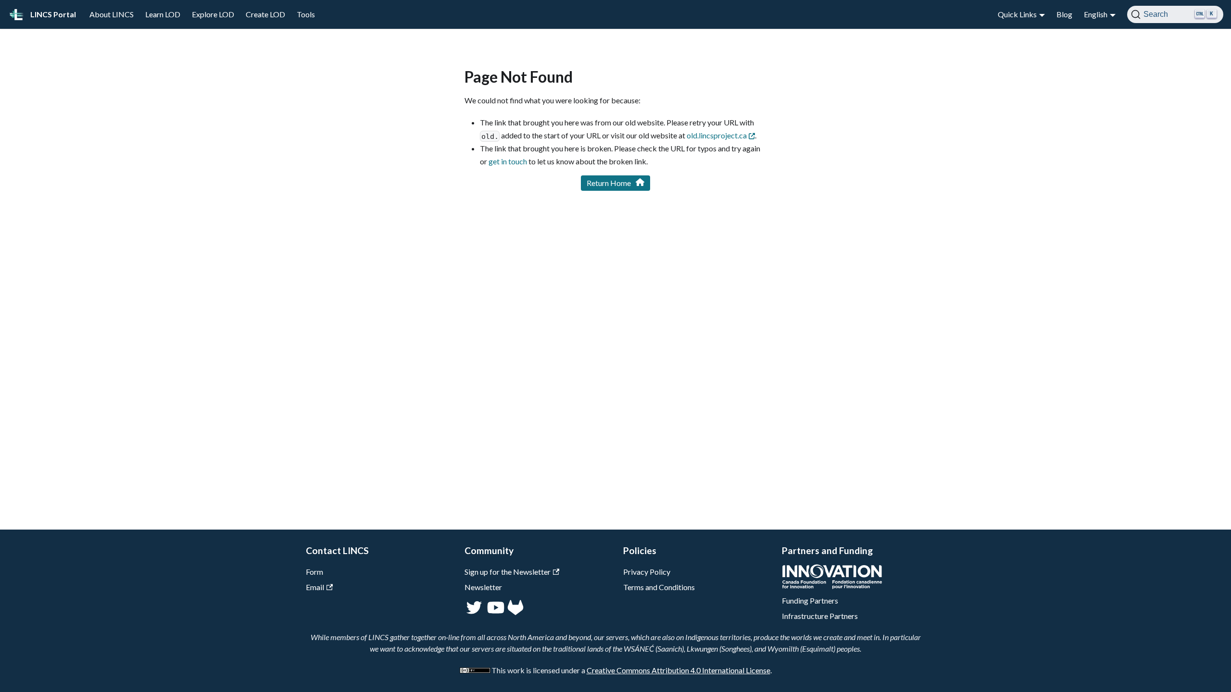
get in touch (508, 161)
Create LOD (265, 14)
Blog (1064, 14)
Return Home (609, 182)
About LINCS (111, 14)
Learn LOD (162, 14)
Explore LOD (213, 14)
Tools (306, 14)
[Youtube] (494, 612)
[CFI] (832, 586)
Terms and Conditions (659, 587)
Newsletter (483, 587)
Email (315, 587)
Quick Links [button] (1017, 14)
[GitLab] (515, 612)
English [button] (1095, 14)
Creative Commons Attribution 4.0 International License (678, 670)
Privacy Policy (646, 571)
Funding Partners (810, 600)
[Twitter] (475, 612)
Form (314, 571)
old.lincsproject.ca (717, 135)
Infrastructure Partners (820, 615)
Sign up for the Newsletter (508, 571)
